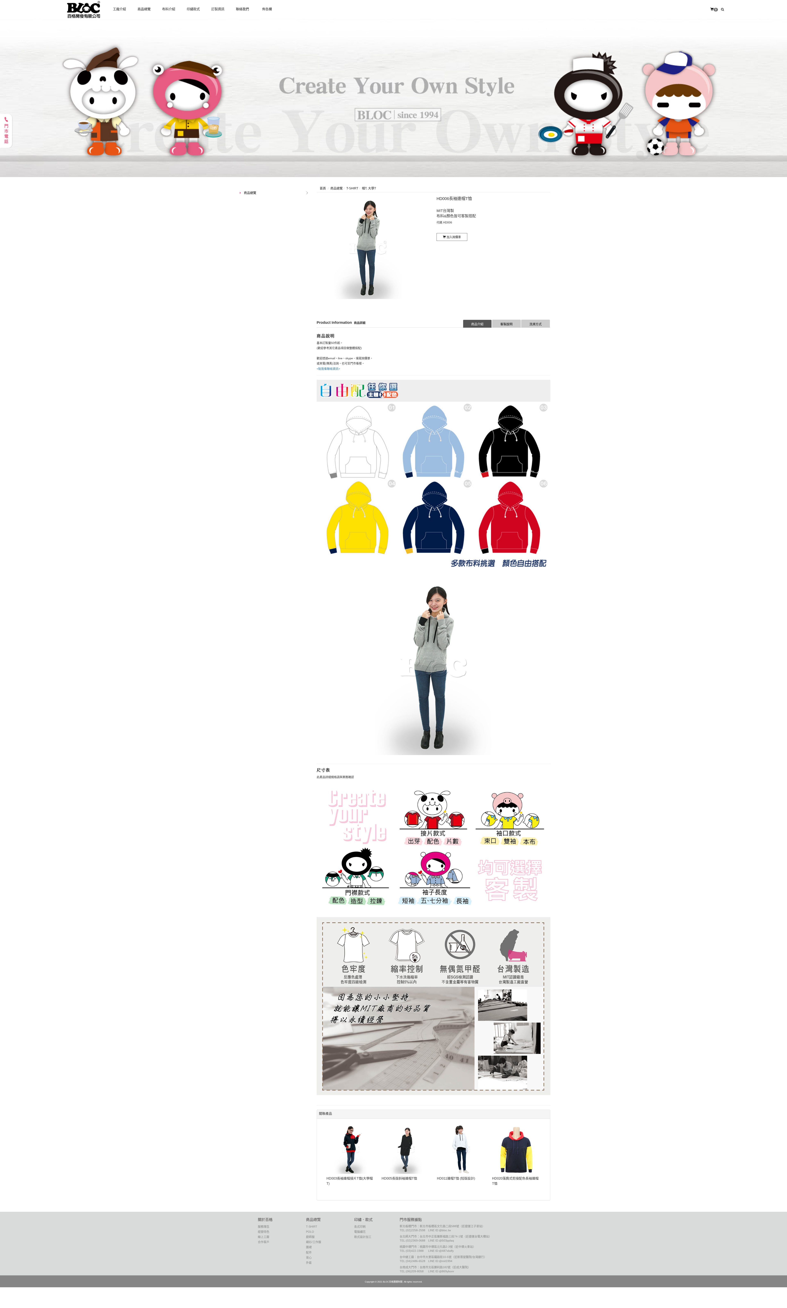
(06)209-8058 (415, 1271)
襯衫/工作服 (313, 1242)
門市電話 (6, 134)
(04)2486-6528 (415, 1261)
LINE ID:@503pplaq (441, 1240)
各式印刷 (360, 1226)
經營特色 (263, 1231)
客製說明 (506, 324)
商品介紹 (477, 324)
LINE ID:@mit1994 (440, 1261)
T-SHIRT (311, 1226)
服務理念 (263, 1226)
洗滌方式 (535, 324)
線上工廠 (263, 1236)
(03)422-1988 (415, 1250)
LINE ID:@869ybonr (441, 1271)
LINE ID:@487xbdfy (441, 1250)
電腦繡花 (360, 1231)
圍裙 (309, 1247)
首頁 (323, 188)
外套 (309, 1262)
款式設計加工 (362, 1236)
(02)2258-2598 (415, 1230)
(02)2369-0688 (415, 1240)
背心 (309, 1257)
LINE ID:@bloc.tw (439, 1230)
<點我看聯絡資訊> (328, 368)
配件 (309, 1252)
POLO (310, 1231)
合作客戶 (263, 1242)
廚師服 (310, 1236)
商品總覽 (250, 193)
